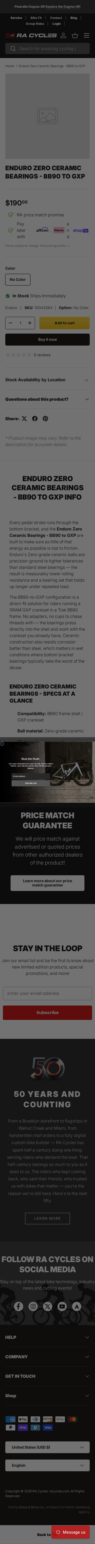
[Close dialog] (2, 743)
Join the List (30, 783)
